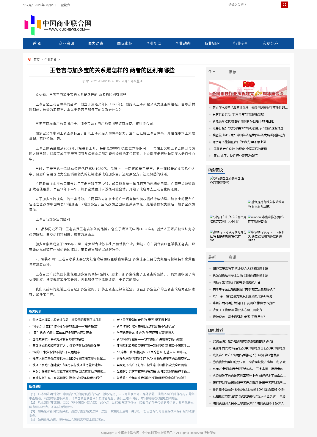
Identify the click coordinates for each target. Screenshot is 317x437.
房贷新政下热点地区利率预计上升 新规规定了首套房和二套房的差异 (258, 375)
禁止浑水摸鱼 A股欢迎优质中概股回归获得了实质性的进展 (72, 320)
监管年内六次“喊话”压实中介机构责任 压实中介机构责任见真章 (255, 348)
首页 (37, 59)
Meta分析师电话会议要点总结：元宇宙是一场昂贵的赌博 (251, 369)
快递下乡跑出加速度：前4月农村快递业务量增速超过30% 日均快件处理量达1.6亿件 (89, 365)
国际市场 (124, 44)
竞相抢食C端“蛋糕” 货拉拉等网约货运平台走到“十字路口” (251, 396)
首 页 (37, 44)
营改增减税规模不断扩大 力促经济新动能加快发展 (66, 345)
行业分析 (241, 44)
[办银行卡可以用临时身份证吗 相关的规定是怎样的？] (228, 232)
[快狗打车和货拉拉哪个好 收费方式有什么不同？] (228, 217)
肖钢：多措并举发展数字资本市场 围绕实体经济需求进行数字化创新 (78, 371)
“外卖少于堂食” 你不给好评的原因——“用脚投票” (65, 326)
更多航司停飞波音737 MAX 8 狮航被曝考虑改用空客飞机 (155, 358)
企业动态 (183, 44)
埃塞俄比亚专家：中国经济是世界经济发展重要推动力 (249, 135)
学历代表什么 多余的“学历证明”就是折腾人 (145, 332)
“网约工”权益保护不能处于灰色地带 (56, 352)
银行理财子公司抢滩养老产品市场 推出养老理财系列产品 (251, 382)
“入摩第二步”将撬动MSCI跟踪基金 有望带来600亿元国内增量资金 (161, 352)
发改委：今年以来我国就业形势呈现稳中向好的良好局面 (154, 378)
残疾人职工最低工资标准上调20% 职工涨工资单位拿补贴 (71, 358)
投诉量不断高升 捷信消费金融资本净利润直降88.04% (248, 389)
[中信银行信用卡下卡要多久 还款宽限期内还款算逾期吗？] (266, 232)
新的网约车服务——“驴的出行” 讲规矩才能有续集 (150, 339)
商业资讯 (66, 44)
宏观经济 (270, 44)
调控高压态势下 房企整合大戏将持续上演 (240, 268)
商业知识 (212, 44)
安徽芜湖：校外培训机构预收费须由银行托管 (243, 341)
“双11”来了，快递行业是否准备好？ (236, 155)
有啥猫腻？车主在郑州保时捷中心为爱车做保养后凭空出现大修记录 (78, 378)
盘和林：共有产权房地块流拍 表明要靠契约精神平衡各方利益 (158, 371)
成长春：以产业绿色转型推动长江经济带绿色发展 (246, 355)
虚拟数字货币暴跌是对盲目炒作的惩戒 (58, 339)
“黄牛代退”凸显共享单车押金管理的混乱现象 (62, 332)
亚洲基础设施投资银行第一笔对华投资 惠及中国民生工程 (155, 345)
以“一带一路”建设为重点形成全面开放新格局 (242, 296)
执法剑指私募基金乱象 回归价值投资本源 (240, 275)
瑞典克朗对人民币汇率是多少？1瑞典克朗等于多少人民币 (251, 403)
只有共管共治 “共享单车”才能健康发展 (238, 114)
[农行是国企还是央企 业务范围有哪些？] (228, 184)
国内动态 (95, 44)
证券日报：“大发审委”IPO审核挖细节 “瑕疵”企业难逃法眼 (251, 128)
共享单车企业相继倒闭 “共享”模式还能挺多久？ (244, 289)
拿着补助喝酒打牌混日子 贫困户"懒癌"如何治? (244, 303)
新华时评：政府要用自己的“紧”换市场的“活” (146, 326)
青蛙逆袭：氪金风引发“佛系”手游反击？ (239, 317)
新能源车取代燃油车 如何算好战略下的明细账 (243, 121)
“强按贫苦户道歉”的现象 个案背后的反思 (240, 149)
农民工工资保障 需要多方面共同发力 (237, 310)
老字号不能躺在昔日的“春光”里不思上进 (143, 320)
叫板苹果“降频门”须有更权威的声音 (236, 282)
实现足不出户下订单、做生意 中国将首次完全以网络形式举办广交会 (162, 365)
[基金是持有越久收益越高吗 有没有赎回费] (266, 202)
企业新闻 (154, 44)
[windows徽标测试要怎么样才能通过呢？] (266, 217)
